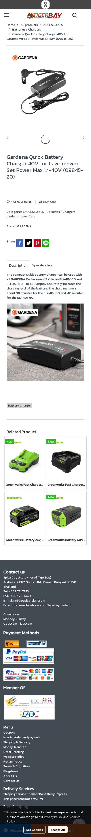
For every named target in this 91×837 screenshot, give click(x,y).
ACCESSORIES (34, 212)
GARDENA (24, 226)
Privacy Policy (53, 817)
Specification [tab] (42, 265)
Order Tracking (13, 752)
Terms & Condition (16, 766)
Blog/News (10, 771)
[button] (73, 15)
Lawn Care (28, 216)
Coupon (9, 732)
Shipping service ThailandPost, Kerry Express (35, 794)
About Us (10, 776)
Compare (49, 202)
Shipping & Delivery (16, 742)
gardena (13, 216)
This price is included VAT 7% (23, 799)
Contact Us (11, 781)
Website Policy (13, 756)
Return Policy (13, 761)
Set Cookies (34, 830)
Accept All (58, 830)
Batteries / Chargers (61, 212)
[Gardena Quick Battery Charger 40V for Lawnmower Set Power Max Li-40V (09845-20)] (45, 88)
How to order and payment (22, 737)
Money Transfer (14, 747)
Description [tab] (18, 265)
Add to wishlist (20, 202)
